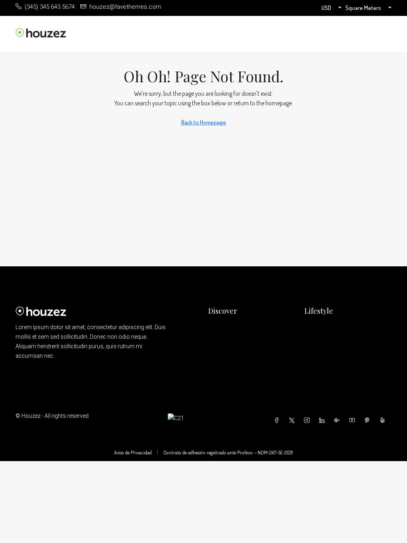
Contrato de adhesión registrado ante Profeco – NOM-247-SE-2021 (228, 452)
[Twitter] (293, 420)
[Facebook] (278, 420)
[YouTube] (353, 420)
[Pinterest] (368, 420)
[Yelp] (384, 420)
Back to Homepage (203, 122)
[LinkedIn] (323, 420)
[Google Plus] (338, 420)
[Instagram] (308, 420)
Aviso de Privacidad (133, 452)
